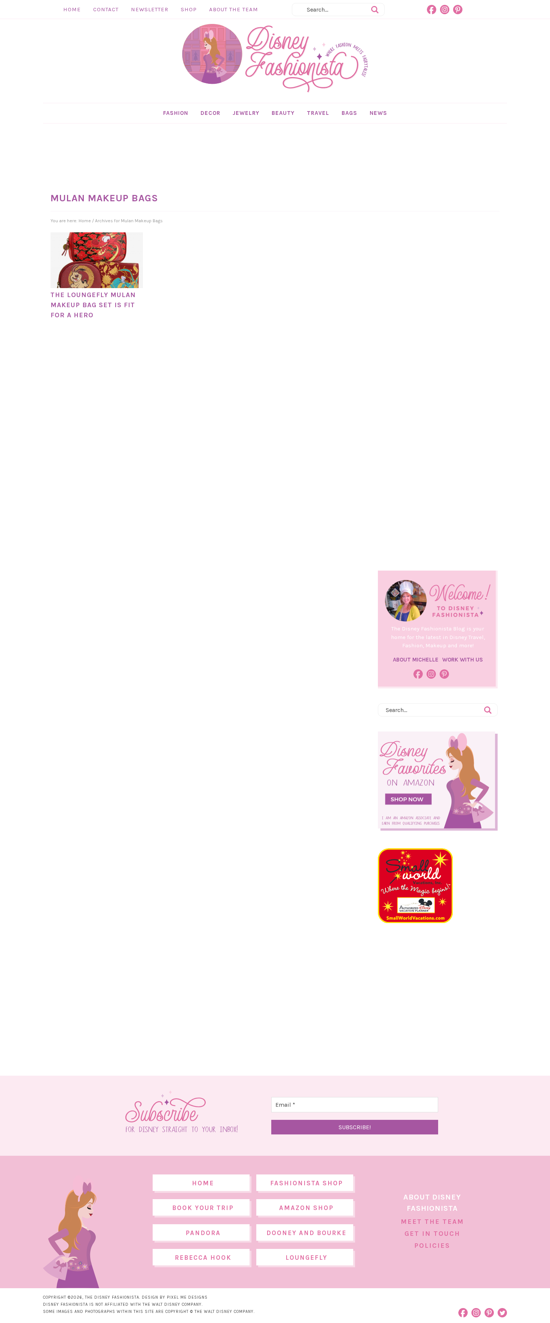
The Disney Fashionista (275, 58)
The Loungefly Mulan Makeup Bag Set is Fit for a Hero (93, 305)
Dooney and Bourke (306, 1233)
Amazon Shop (306, 1208)
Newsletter (149, 9)
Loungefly (306, 1257)
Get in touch (432, 1233)
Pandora (203, 1233)
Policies (432, 1245)
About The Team (233, 9)
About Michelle (416, 659)
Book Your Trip (203, 1208)
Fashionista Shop (306, 1183)
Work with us (462, 659)
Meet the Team (432, 1221)
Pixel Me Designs (187, 1297)
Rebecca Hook (203, 1257)
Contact (106, 9)
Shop (189, 9)
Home (72, 9)
